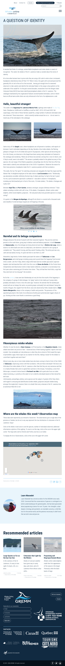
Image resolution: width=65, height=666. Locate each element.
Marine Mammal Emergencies (45, 3)
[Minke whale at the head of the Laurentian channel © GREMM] (32, 399)
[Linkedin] (57, 481)
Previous (15, 217)
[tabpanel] (32, 217)
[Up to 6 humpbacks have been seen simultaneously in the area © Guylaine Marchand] (48, 130)
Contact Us (22, 2)
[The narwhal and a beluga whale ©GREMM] (32, 319)
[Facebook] (51, 481)
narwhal (12, 278)
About (15, 2)
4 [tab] (36, 232)
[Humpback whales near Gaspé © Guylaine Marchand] (17, 132)
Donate (30, 3)
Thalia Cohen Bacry (28, 575)
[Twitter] (54, 481)
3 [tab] (34, 232)
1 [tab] (29, 232)
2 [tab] (31, 232)
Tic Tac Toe (56, 108)
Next (50, 217)
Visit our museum (56, 594)
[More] (60, 481)
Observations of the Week (8, 481)
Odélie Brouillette (7, 573)
